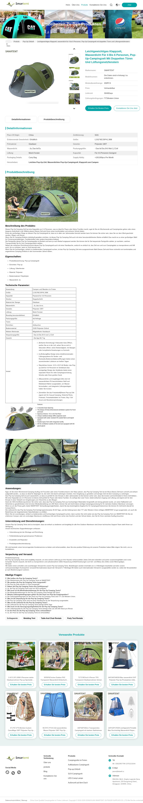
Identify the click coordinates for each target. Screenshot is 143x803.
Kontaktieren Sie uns (50, 777)
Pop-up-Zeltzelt (28, 41)
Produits (16, 41)
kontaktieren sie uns (98, 5)
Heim (68, 5)
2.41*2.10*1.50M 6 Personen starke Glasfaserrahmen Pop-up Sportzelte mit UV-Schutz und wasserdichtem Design (21, 679)
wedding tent (29, 618)
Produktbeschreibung (54, 119)
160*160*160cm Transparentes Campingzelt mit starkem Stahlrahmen (88, 729)
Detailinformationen (21, 119)
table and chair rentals (51, 618)
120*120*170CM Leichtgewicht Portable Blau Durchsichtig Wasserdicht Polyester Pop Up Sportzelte (122, 729)
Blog (45, 771)
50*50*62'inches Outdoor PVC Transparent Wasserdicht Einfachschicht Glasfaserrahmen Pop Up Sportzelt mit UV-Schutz (55, 679)
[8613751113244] (7, 772)
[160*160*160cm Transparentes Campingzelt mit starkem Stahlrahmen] (88, 708)
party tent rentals (75, 618)
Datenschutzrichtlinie (12, 800)
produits (84, 5)
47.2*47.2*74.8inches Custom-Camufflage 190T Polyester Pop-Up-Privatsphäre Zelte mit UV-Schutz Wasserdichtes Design (21, 729)
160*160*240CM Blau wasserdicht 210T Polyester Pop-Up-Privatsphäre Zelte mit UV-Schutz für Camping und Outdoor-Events (122, 679)
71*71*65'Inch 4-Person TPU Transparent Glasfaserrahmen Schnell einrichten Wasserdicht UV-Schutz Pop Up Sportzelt (88, 679)
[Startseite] (17, 758)
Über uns (75, 5)
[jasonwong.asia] (19, 772)
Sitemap (24, 800)
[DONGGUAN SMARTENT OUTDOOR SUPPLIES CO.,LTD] (17, 5)
